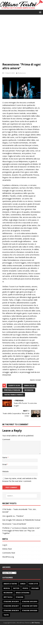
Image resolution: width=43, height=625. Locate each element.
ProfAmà (35, 588)
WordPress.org (8, 557)
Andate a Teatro (10, 584)
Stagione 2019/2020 (29, 610)
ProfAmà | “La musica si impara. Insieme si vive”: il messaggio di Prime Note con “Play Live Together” (21, 530)
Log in (4, 545)
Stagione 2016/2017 (11, 606)
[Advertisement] (21, 39)
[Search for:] (21, 496)
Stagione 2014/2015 (11, 602)
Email (4, 464)
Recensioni (8, 593)
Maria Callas (29, 386)
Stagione (19, 597)
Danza (22, 584)
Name (5, 457)
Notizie (16, 588)
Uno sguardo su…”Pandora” (13, 516)
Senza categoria (22, 593)
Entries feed (7, 549)
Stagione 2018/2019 (11, 610)
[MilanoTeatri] (21, 8)
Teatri (6, 615)
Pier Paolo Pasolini (12, 390)
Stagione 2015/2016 (29, 602)
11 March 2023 (9, 73)
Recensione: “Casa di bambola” (14, 524)
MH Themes (36, 623)
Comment (6, 439)
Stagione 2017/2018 (29, 606)
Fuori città (33, 584)
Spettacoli (8, 597)
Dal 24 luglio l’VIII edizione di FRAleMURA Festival (21, 520)
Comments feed (8, 553)
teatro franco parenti (13, 395)
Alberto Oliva (14, 386)
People (25, 588)
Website (5, 471)
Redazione (22, 73)
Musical (7, 588)
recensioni (28, 390)
